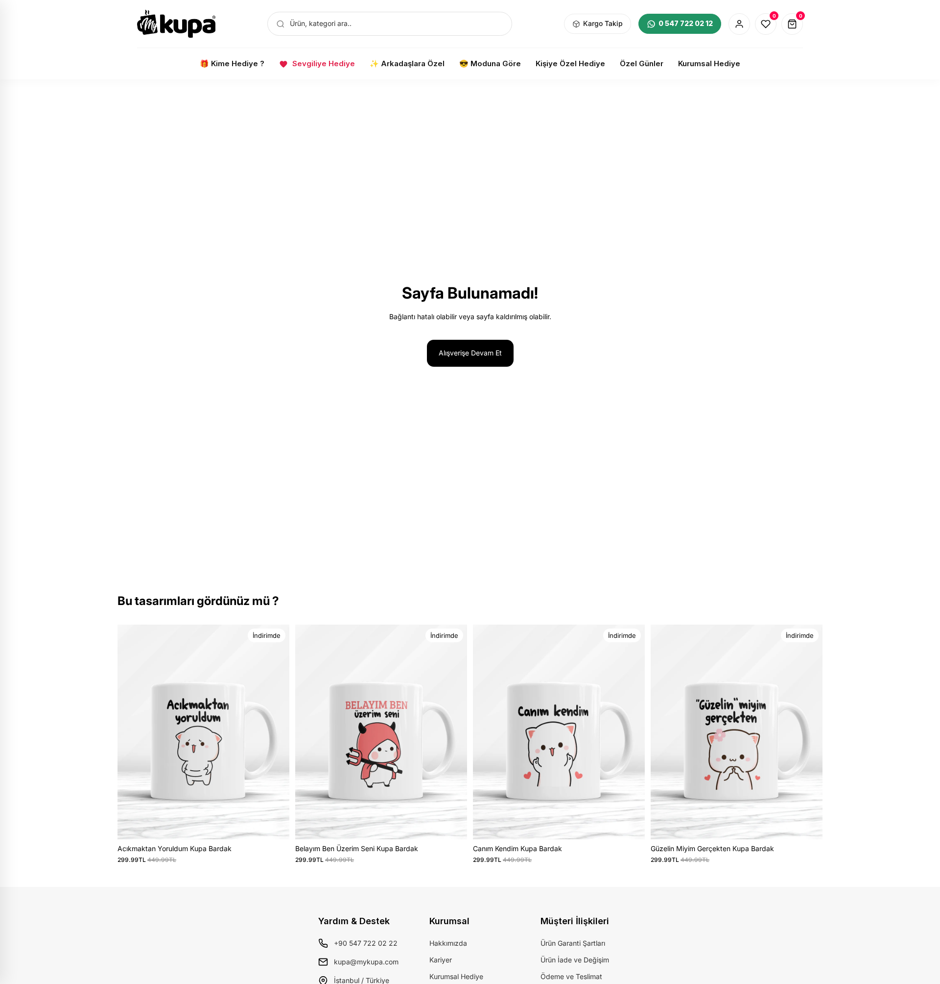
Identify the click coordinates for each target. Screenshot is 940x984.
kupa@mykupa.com (366, 962)
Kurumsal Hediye (456, 976)
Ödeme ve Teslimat (571, 976)
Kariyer (440, 960)
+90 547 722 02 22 (366, 943)
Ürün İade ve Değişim (574, 960)
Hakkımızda (448, 943)
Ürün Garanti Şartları (572, 943)
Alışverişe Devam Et (470, 353)
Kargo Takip (603, 23)
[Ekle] (274, 824)
